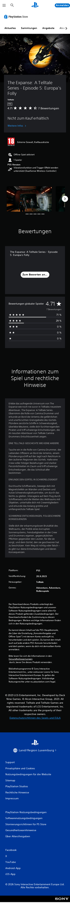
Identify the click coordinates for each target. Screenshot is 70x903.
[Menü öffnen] (4, 5)
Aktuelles (10, 28)
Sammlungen (29, 28)
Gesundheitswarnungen (20, 659)
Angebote (48, 28)
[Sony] (62, 901)
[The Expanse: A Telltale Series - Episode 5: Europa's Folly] (29, 199)
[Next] (65, 199)
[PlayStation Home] (35, 5)
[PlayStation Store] (17, 16)
